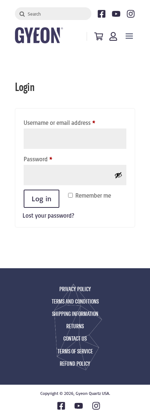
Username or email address (70, 122)
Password (49, 159)
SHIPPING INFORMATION (75, 313)
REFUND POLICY (75, 363)
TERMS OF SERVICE (75, 351)
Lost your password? (48, 215)
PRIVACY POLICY (75, 289)
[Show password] (118, 175)
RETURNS (75, 326)
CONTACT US (75, 338)
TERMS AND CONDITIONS (75, 301)
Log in (41, 198)
